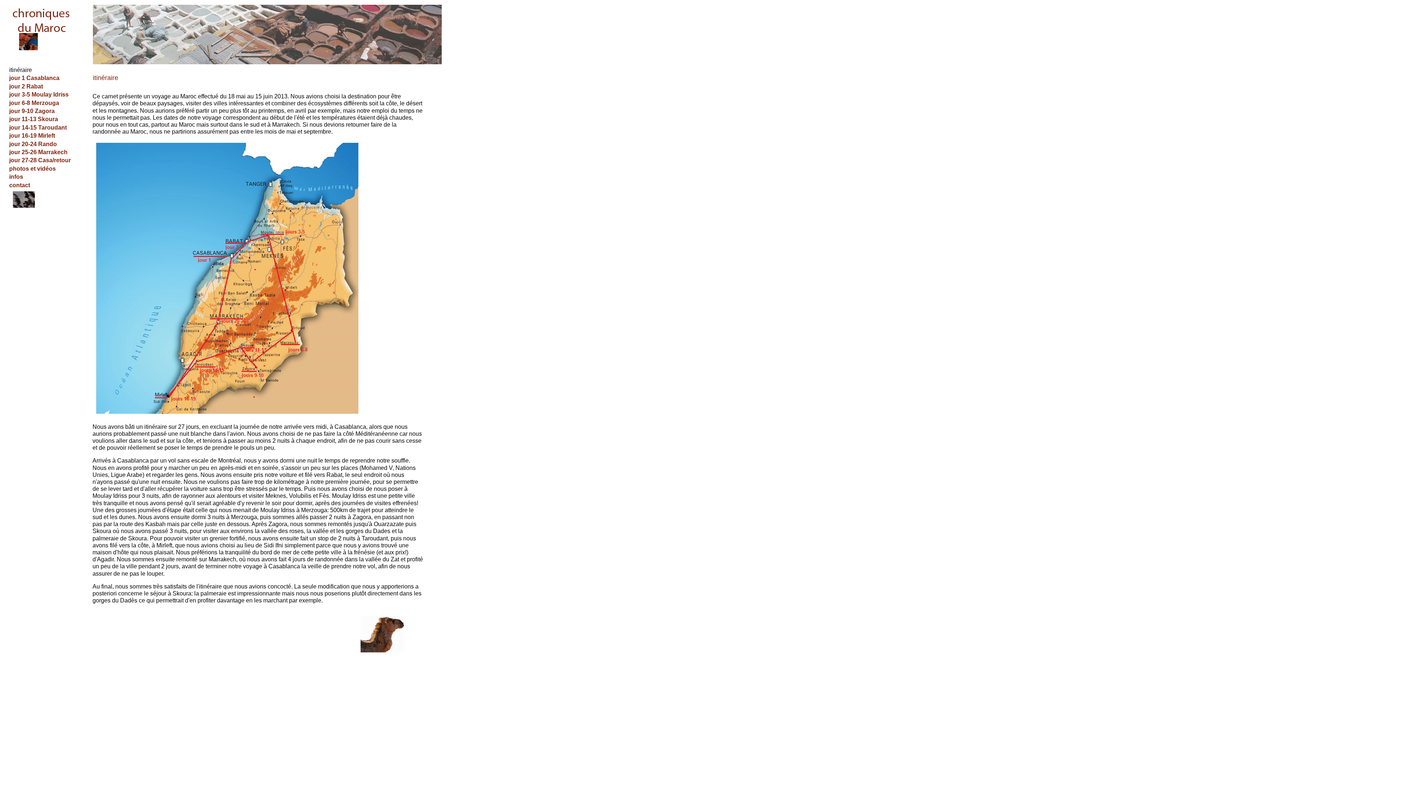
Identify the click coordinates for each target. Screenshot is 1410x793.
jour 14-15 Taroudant (38, 127)
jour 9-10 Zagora (32, 111)
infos (16, 177)
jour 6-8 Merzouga (34, 103)
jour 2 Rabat (26, 86)
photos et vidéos (32, 169)
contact (19, 185)
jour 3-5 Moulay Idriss (39, 94)
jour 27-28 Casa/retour (40, 160)
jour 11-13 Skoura (33, 119)
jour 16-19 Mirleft (32, 136)
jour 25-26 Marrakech (38, 152)
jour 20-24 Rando (33, 144)
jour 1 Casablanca (34, 78)
